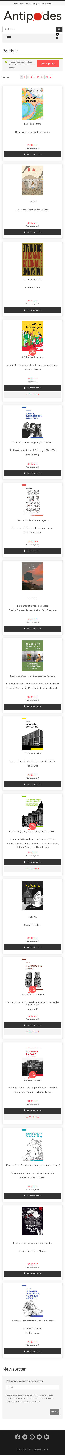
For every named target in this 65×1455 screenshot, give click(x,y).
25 (47, 77)
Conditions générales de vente (39, 3)
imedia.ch (44, 1449)
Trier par (5, 77)
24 (42, 77)
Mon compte (18, 3)
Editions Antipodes (25, 1449)
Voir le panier (48, 63)
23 (38, 77)
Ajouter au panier (34, 154)
